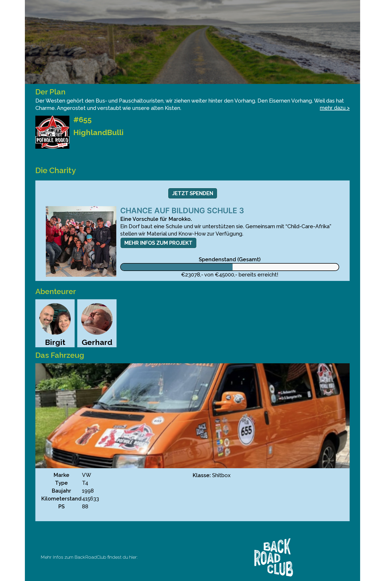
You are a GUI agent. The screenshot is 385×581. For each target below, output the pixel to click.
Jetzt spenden (192, 193)
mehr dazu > (335, 108)
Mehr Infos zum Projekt (158, 243)
